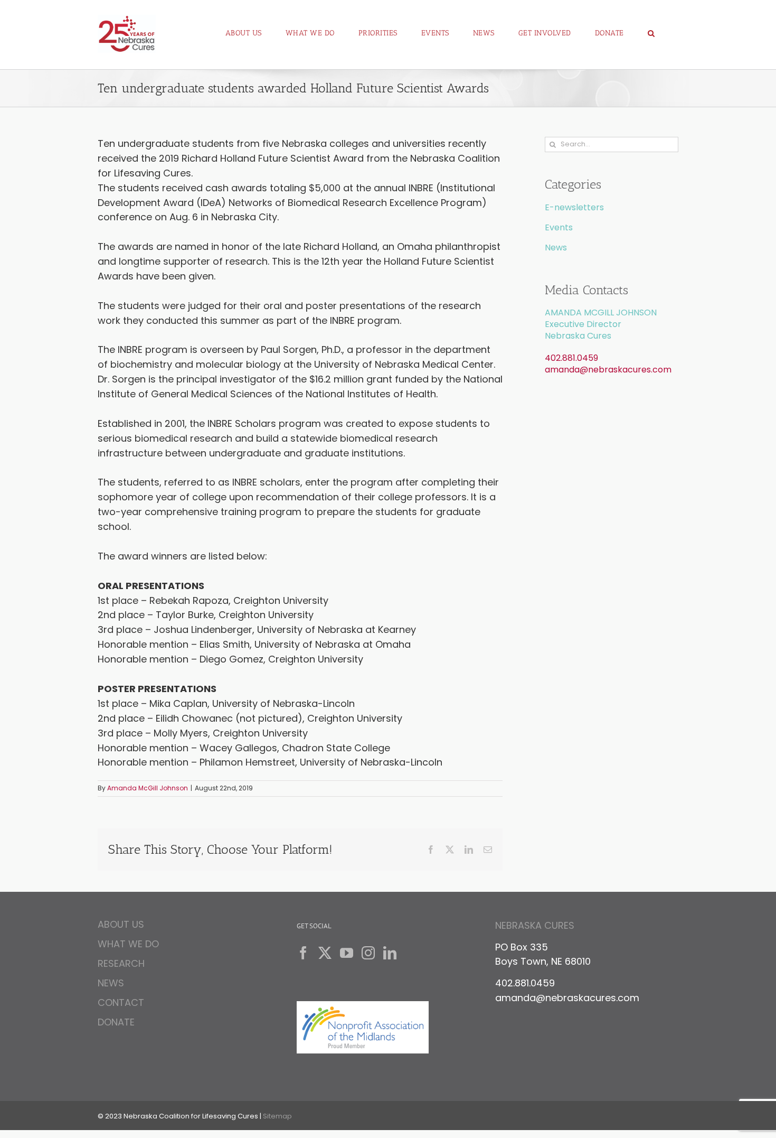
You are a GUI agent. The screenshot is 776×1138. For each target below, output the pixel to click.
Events (559, 227)
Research (121, 963)
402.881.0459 (571, 358)
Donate (116, 1022)
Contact (121, 1002)
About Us (121, 926)
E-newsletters (574, 207)
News (556, 247)
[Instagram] (368, 952)
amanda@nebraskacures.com (608, 369)
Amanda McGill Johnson (147, 787)
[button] (651, 29)
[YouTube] (346, 952)
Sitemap (277, 1116)
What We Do (128, 943)
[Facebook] (303, 952)
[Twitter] (325, 952)
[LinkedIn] (389, 952)
